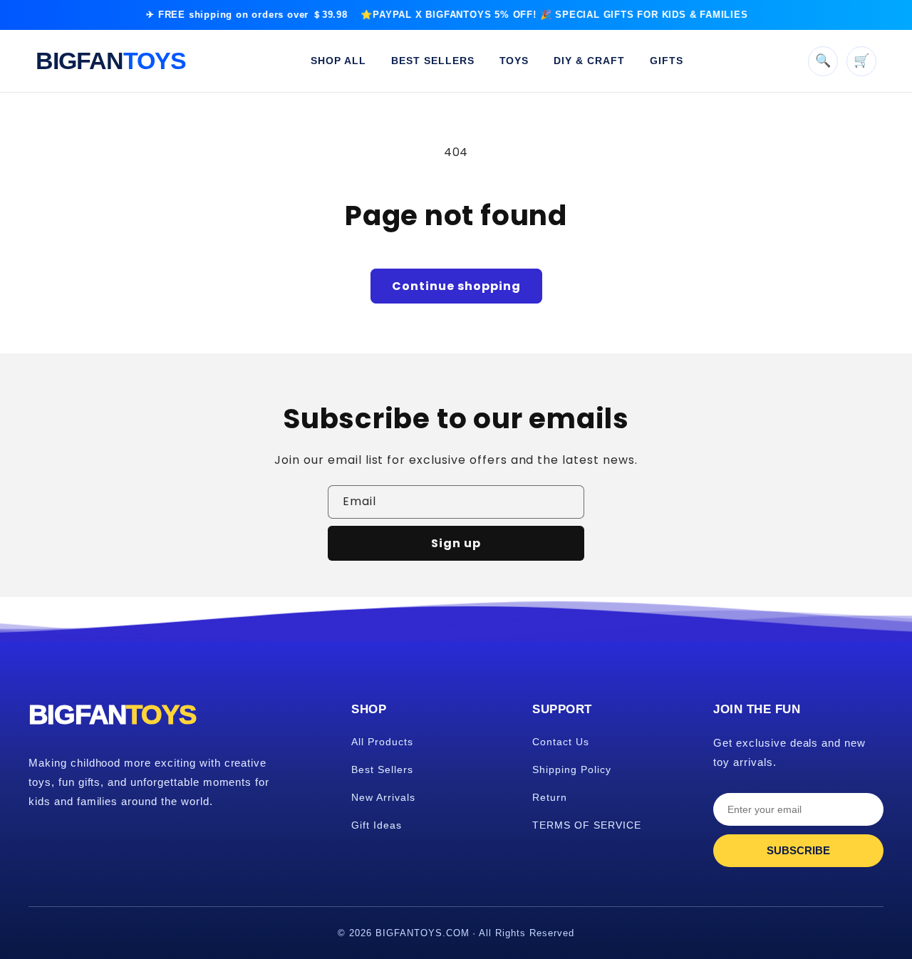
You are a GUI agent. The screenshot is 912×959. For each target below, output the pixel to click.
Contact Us (560, 741)
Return (549, 797)
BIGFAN (111, 60)
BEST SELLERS (433, 60)
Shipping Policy (571, 769)
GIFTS (666, 60)
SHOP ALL (338, 60)
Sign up (456, 543)
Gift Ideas (376, 825)
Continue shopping (456, 286)
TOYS (514, 60)
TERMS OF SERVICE (586, 825)
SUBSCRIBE (798, 850)
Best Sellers (382, 769)
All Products (382, 741)
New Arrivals (383, 797)
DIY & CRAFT (589, 60)
